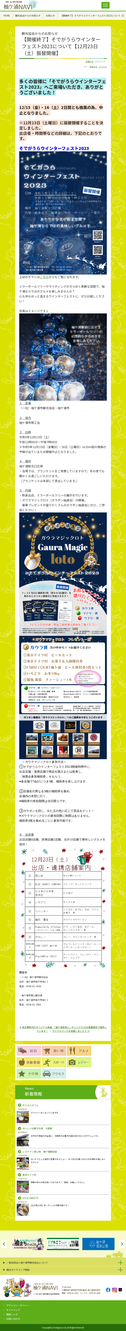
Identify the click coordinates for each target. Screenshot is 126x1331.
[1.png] (63, 633)
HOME (6, 15)
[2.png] (63, 756)
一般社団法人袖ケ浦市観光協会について (27, 1262)
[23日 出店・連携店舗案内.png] (63, 967)
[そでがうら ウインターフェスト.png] (63, 272)
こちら (44, 277)
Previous (4, 1244)
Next (121, 1244)
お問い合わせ (13, 1318)
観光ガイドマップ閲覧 (18, 1269)
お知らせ (90, 61)
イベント (103, 66)
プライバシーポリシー (17, 1305)
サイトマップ (13, 1310)
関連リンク (12, 1314)
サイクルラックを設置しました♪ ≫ (71, 1031)
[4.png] (63, 398)
